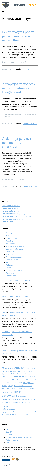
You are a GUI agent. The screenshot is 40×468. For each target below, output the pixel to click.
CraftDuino (33, 368)
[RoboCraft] (17, 460)
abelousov (6, 332)
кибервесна (28, 382)
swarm (8, 377)
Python (13, 374)
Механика (10, 252)
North (4, 312)
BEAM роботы (11, 238)
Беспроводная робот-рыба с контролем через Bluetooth (18, 36)
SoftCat (5, 351)
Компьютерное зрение (15, 246)
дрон (8, 382)
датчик (4, 382)
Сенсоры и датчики (14, 270)
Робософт (10, 265)
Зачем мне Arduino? (11, 208)
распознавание (7, 392)
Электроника (11, 276)
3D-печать (6, 368)
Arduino (5, 114)
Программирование (14, 257)
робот (20, 62)
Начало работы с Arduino (14, 211)
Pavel (4, 296)
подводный (19, 388)
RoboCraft (18, 4)
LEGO (23, 371)
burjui (4, 280)
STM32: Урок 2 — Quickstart (19, 280)
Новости (26, 69)
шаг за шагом (6, 402)
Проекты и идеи (30, 124)
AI (12, 368)
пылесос (25, 388)
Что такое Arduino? (11, 206)
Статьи (9, 443)
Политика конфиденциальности (19, 437)
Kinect (19, 371)
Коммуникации (12, 244)
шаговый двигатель (17, 402)
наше (34, 385)
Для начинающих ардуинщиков (15, 214)
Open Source (6, 374)
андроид (31, 377)
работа (31, 388)
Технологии (10, 273)
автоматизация (20, 377)
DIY (3, 371)
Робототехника (8, 409)
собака (19, 399)
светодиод (23, 396)
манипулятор (7, 386)
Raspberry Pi (22, 374)
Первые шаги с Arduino (13, 222)
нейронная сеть (8, 388)
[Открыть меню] (3, 11)
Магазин (32, 4)
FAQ (7, 429)
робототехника (10, 395)
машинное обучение (23, 385)
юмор (29, 402)
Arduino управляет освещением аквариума (16, 142)
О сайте (9, 435)
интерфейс (13, 382)
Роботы (9, 268)
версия (21, 380)
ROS (4, 377)
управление (20, 179)
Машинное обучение (14, 249)
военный (34, 380)
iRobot (15, 371)
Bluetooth (5, 62)
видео (27, 380)
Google (7, 371)
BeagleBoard (12, 114)
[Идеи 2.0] (13, 460)
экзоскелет (6, 116)
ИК (12, 377)
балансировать (6, 380)
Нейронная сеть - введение (15, 414)
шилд (25, 402)
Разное (8, 262)
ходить (33, 399)
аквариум (13, 62)
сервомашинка (9, 399)
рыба (25, 62)
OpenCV (29, 371)
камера (29, 114)
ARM (7, 236)
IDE (11, 371)
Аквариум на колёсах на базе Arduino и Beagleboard (18, 88)
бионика (14, 380)
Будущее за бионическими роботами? (19, 412)
